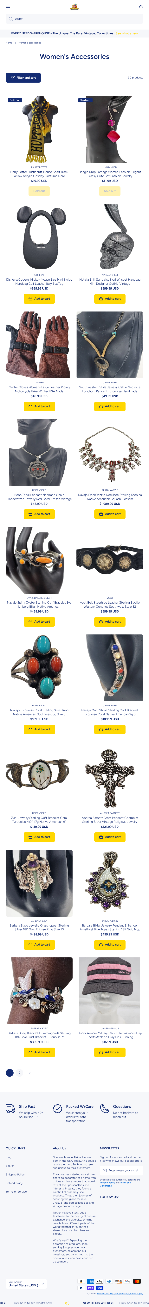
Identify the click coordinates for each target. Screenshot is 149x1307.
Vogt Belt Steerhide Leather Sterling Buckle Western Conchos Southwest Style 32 (110, 604)
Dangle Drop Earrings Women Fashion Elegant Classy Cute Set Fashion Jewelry (110, 174)
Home (9, 42)
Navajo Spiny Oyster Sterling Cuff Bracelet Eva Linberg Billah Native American (39, 604)
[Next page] (28, 1073)
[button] (141, 7)
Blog (8, 1157)
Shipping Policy (15, 1174)
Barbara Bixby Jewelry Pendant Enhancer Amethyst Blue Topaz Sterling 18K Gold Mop (110, 927)
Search (10, 1165)
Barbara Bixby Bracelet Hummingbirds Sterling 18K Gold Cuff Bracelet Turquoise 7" (39, 1035)
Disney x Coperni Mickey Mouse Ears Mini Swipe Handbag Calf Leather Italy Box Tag (39, 281)
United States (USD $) (24, 1285)
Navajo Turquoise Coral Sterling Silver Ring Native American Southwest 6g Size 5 (39, 712)
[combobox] (74, 19)
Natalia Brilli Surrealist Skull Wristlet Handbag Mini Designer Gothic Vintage (109, 281)
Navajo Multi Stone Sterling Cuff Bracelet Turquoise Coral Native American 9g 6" (109, 712)
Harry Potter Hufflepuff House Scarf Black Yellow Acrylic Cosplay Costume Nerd (39, 174)
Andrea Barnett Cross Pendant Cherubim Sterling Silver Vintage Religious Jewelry (110, 820)
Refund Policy (14, 1183)
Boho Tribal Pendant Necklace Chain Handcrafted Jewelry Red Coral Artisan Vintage (39, 497)
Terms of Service (16, 1191)
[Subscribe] (138, 1170)
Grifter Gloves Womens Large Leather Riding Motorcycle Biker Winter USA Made (39, 389)
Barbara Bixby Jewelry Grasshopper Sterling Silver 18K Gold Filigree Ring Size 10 (39, 927)
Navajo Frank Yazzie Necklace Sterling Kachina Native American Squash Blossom (110, 497)
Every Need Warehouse (109, 1293)
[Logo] (74, 6)
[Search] (9, 19)
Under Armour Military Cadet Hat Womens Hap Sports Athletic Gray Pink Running (110, 1035)
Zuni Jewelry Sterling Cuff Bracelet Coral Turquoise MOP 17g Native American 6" (39, 820)
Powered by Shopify (132, 1293)
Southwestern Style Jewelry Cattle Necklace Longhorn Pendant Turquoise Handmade (109, 389)
